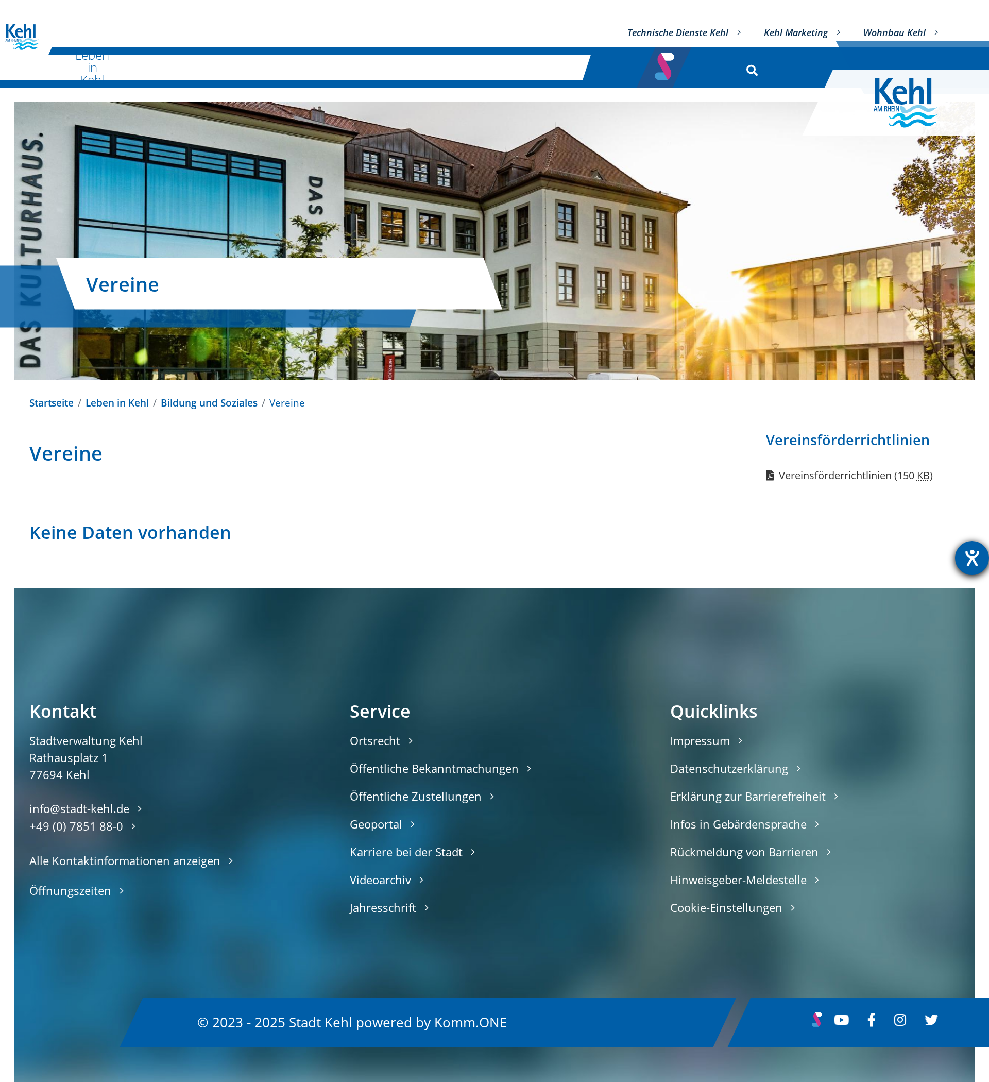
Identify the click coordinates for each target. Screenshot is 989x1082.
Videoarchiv (380, 879)
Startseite (51, 403)
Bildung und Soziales (209, 403)
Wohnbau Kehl (894, 32)
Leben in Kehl (92, 67)
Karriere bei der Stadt (406, 851)
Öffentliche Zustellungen (416, 796)
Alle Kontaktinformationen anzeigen (124, 860)
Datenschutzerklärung (729, 768)
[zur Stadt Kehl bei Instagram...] (900, 1022)
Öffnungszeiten (70, 890)
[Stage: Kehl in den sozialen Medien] (665, 63)
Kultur (192, 67)
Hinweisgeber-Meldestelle (738, 879)
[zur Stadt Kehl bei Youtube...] (841, 1022)
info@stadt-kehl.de (79, 808)
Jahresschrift (383, 907)
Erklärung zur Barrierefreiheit (748, 796)
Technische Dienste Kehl (677, 32)
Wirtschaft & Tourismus (300, 67)
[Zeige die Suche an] (749, 67)
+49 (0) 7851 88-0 (76, 826)
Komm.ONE (470, 1021)
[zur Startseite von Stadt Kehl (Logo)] (913, 103)
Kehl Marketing (796, 32)
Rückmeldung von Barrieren (744, 851)
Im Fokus (541, 67)
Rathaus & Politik (428, 67)
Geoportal (376, 824)
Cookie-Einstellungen (726, 907)
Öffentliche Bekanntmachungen (434, 768)
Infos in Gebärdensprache (738, 824)
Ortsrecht (375, 740)
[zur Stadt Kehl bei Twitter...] (931, 1022)
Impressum (700, 740)
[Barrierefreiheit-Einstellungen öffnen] (972, 558)
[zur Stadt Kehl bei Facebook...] (871, 1022)
